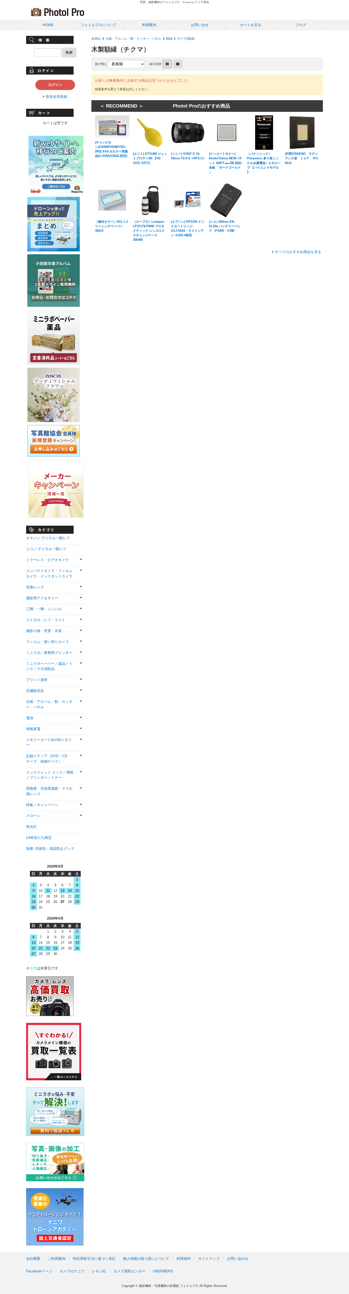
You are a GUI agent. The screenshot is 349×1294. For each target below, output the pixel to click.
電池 (29, 718)
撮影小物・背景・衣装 (44, 631)
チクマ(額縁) (186, 38)
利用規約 (184, 1258)
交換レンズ (35, 587)
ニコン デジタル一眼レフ (46, 549)
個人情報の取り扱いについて (146, 1258)
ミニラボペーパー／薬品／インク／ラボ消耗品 (49, 666)
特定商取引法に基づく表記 (94, 1258)
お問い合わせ (237, 1258)
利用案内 (149, 25)
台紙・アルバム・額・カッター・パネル (133, 38)
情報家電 (33, 729)
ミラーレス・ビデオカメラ (47, 560)
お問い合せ (200, 25)
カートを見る (250, 25)
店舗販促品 (35, 691)
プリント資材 (36, 680)
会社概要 (33, 1258)
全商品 (96, 38)
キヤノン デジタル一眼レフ (48, 538)
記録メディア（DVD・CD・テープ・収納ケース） (48, 758)
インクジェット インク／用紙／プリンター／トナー (49, 775)
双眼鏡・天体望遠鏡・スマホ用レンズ (49, 791)
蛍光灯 (31, 827)
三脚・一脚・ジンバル (44, 609)
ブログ (301, 25)
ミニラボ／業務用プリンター (49, 653)
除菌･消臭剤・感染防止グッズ (50, 848)
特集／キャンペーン (42, 805)
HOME (47, 25)
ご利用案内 (57, 1258)
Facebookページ (39, 1271)
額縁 (169, 38)
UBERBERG (163, 1271)
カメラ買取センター (129, 1271)
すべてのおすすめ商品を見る (298, 252)
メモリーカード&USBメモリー (48, 742)
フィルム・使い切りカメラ (47, 642)
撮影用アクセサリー (42, 598)
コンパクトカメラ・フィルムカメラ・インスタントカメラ (49, 573)
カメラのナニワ (72, 1271)
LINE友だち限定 (39, 838)
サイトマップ (209, 1258)
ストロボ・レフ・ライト (45, 620)
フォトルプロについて (98, 25)
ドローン (33, 816)
